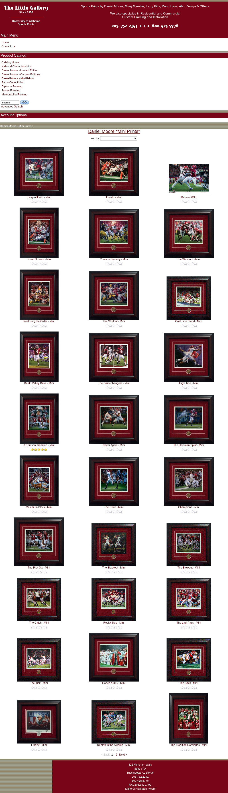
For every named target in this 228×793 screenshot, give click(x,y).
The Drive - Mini (113, 507)
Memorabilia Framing (14, 94)
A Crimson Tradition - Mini (39, 445)
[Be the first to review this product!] (39, 201)
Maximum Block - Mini (39, 507)
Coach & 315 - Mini (113, 683)
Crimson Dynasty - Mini (114, 259)
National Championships (17, 66)
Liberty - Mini (39, 745)
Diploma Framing (12, 86)
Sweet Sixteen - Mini (39, 259)
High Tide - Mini (188, 383)
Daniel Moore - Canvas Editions (21, 74)
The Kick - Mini (39, 683)
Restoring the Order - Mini (39, 321)
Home (5, 42)
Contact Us (8, 46)
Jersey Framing (11, 90)
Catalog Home (10, 62)
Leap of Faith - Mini (39, 197)
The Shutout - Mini (114, 321)
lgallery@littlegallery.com (140, 788)
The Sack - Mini (188, 683)
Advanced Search (12, 106)
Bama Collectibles (13, 82)
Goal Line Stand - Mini (188, 321)
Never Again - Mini (114, 445)
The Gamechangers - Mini (114, 383)
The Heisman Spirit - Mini (188, 445)
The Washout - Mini (188, 259)
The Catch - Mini (39, 622)
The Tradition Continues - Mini (189, 745)
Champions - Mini (189, 507)
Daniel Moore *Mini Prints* (114, 131)
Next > (123, 754)
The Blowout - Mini (188, 567)
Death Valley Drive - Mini (39, 383)
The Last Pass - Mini (189, 622)
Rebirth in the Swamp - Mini (113, 745)
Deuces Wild (188, 197)
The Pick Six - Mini (39, 567)
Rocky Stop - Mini (113, 622)
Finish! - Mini (114, 197)
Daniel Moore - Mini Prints (18, 78)
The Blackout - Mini (113, 567)
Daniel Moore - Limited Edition (20, 70)
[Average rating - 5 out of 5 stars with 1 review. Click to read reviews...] (39, 449)
